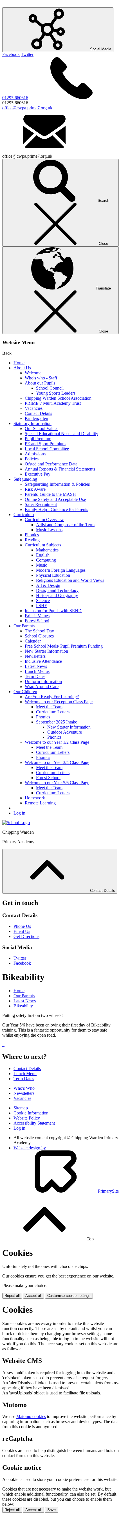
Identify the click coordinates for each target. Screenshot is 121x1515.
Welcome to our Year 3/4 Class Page (57, 762)
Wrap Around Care (42, 686)
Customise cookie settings (69, 1296)
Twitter (27, 54)
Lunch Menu (25, 1073)
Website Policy (27, 1118)
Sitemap (21, 1107)
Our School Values (41, 428)
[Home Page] (16, 822)
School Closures (39, 636)
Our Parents (24, 625)
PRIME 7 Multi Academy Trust (53, 403)
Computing (46, 560)
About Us (22, 367)
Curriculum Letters (53, 711)
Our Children (25, 691)
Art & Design (48, 585)
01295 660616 (15, 97)
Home (19, 362)
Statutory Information (32, 423)
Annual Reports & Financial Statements (60, 469)
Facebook (11, 54)
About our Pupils (40, 383)
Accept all (33, 1296)
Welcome (33, 372)
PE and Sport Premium (45, 443)
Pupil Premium (38, 438)
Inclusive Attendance (43, 661)
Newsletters (35, 656)
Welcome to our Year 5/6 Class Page (57, 782)
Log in (19, 813)
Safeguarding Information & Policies (57, 484)
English (43, 555)
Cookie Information (31, 1113)
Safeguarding (25, 479)
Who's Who (24, 1088)
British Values (37, 615)
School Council (50, 388)
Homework (35, 797)
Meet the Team (49, 706)
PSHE (41, 605)
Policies (32, 458)
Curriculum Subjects (43, 544)
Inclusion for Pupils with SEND (53, 610)
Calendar (33, 641)
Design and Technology (57, 590)
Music (41, 565)
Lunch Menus (37, 671)
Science (43, 600)
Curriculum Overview (44, 519)
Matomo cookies (31, 1416)
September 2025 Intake (56, 722)
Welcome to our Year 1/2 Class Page (57, 742)
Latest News (36, 666)
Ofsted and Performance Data (51, 464)
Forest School (37, 620)
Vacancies (33, 408)
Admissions (35, 453)
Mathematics (47, 550)
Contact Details (38, 413)
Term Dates (35, 676)
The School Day (39, 630)
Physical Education (53, 575)
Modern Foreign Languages (61, 570)
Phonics (32, 534)
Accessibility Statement (34, 1123)
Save (51, 1510)
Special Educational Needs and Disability (61, 433)
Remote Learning (40, 803)
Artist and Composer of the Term (65, 524)
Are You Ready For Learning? (52, 696)
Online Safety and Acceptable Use (55, 499)
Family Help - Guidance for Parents (56, 509)
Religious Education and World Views (70, 580)
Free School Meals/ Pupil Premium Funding (64, 646)
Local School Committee (47, 448)
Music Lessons (49, 529)
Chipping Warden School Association (58, 398)
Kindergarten (36, 418)
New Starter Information (46, 651)
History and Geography (57, 595)
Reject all (12, 1296)
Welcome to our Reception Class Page (59, 701)
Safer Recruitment (41, 504)
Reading (32, 539)
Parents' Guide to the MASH (50, 494)
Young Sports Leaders (55, 393)
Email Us (22, 931)
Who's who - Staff (41, 378)
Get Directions (26, 936)
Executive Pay (37, 474)
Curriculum (24, 514)
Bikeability (23, 1005)
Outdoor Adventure (64, 732)
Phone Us (22, 926)
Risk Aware (35, 489)
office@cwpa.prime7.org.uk (27, 107)
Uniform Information (43, 681)
